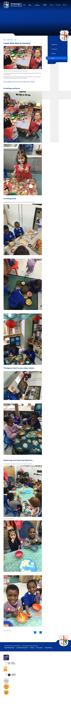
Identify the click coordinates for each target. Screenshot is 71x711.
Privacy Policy (39, 647)
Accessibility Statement (22, 647)
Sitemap (32, 647)
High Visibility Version (9, 647)
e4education (35, 645)
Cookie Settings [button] (48, 647)
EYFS (7, 630)
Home (5, 39)
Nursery (9, 630)
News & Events (10, 39)
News (15, 39)
